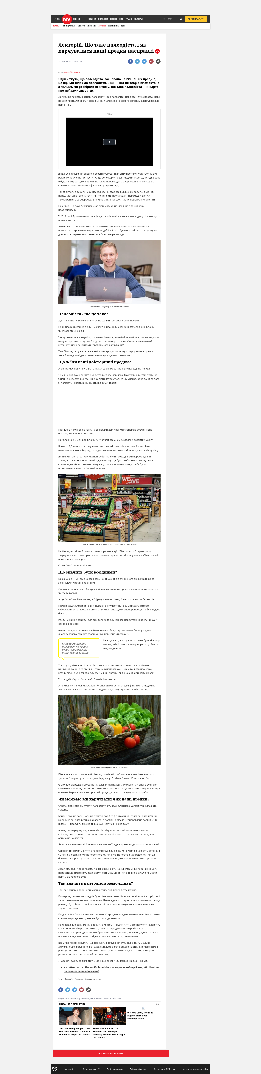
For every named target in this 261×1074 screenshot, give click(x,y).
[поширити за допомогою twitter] (137, 61)
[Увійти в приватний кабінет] (181, 19)
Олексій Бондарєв (72, 72)
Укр (170, 19)
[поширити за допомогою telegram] (144, 61)
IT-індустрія (69, 25)
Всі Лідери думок (115, 1069)
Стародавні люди (93, 979)
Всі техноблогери (138, 1069)
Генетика (79, 979)
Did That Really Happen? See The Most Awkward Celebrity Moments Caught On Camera (74, 1031)
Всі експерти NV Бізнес (164, 1069)
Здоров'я (69, 979)
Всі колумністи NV (91, 1069)
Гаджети (81, 25)
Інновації (91, 25)
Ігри (123, 25)
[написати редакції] (151, 61)
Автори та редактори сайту (195, 1069)
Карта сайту (69, 1069)
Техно (56, 25)
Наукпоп (102, 25)
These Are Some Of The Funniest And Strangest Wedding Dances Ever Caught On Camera (109, 1033)
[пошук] (164, 19)
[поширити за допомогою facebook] (130, 61)
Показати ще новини (111, 1053)
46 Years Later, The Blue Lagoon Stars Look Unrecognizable (140, 1015)
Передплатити (196, 19)
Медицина (113, 25)
